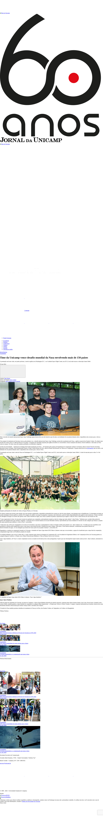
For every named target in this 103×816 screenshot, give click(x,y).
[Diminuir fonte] (36, 298)
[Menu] (12, 11)
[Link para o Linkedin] (36, 323)
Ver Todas (2, 623)
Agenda (5, 348)
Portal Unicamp (7, 338)
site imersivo (90, 448)
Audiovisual (6, 343)
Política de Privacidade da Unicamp (31, 801)
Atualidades (3, 353)
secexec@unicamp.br (5, 763)
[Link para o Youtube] (85, 323)
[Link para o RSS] (12, 335)
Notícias (5, 342)
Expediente (6, 340)
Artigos (5, 346)
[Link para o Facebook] (12, 323)
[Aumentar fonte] (12, 298)
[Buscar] (12, 285)
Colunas (5, 345)
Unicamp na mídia (8, 349)
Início (1, 352)
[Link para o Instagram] (61, 323)
